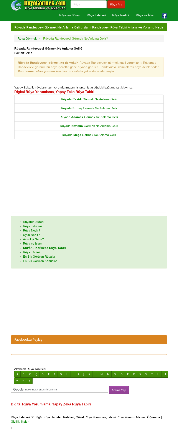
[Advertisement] (89, 178)
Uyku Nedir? (31, 235)
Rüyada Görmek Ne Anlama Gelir (89, 99)
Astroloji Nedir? (33, 239)
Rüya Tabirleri (96, 15)
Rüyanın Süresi (69, 15)
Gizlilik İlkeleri (20, 421)
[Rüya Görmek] (39, 5)
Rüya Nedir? (120, 15)
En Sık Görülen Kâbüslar (40, 261)
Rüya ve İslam (145, 15)
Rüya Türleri (31, 252)
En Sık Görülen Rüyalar (39, 256)
